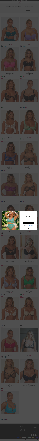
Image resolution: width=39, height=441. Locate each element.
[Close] (37, 211)
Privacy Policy (26, 225)
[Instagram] (28, 228)
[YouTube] (30, 228)
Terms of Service (30, 225)
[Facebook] (27, 228)
